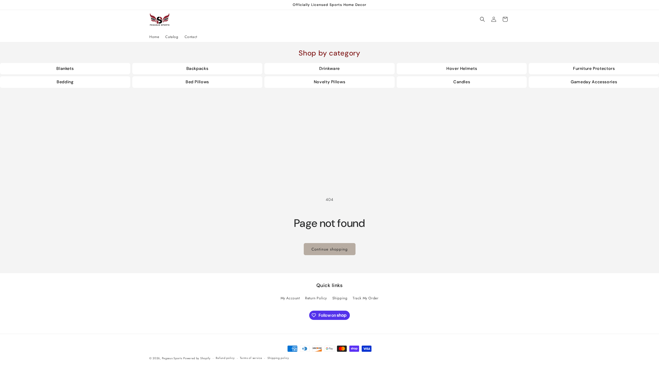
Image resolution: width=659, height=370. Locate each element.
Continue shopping (329, 249)
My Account (290, 298)
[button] (482, 19)
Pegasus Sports (172, 358)
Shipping (340, 298)
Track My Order (365, 298)
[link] (65, 69)
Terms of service (251, 358)
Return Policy (316, 298)
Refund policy (225, 358)
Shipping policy (278, 358)
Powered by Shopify (197, 358)
